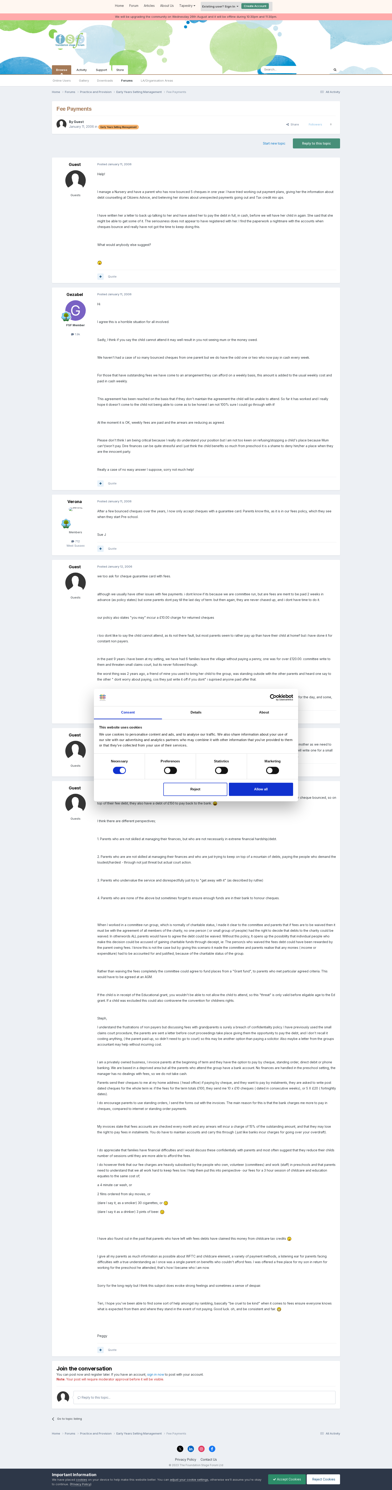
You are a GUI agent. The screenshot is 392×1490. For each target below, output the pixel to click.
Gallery (84, 80)
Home (119, 6)
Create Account (255, 6)
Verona (74, 501)
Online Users (62, 80)
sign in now (155, 1374)
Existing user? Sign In (219, 6)
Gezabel (74, 294)
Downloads (105, 80)
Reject (195, 789)
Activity (81, 70)
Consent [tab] (128, 712)
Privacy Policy (185, 1459)
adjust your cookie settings (189, 1479)
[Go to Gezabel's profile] (75, 310)
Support (101, 70)
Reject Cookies (323, 1479)
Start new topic (274, 143)
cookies (81, 1479)
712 (77, 541)
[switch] (170, 770)
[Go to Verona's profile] (75, 517)
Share (294, 124)
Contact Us (209, 1459)
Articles (149, 6)
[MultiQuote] (100, 276)
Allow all (261, 789)
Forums (127, 80)
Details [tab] (196, 712)
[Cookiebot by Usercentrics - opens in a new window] (273, 697)
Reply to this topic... (95, 1397)
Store (120, 70)
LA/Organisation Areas (157, 80)
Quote (112, 276)
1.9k (77, 334)
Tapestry (186, 6)
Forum (133, 6)
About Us (167, 6)
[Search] (335, 69)
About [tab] (264, 712)
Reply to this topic (316, 143)
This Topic (317, 69)
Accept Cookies (288, 1479)
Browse (61, 70)
